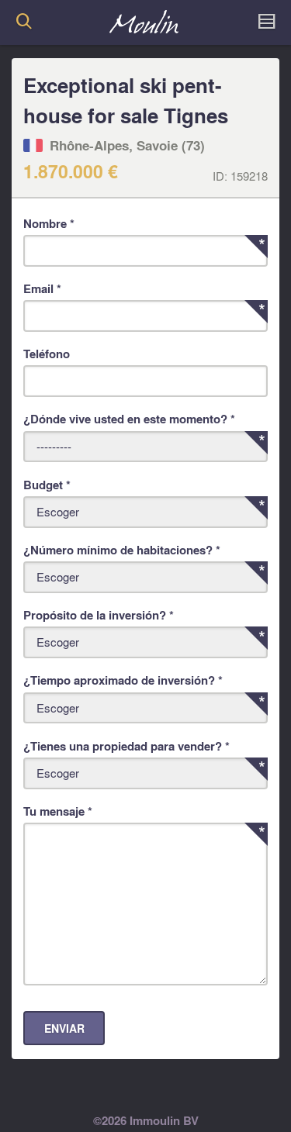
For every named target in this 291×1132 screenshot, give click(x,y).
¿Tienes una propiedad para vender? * (126, 745)
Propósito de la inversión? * (98, 614)
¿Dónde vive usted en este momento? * (129, 418)
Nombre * (48, 223)
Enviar (64, 1028)
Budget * (47, 484)
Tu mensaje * (57, 811)
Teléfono (46, 353)
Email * (42, 288)
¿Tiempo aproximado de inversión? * (123, 680)
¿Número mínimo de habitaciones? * (121, 549)
